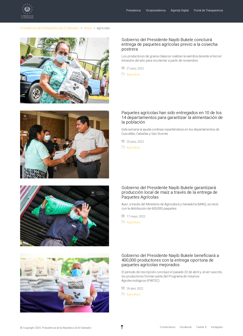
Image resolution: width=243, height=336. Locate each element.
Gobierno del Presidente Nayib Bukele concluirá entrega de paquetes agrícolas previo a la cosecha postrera (170, 45)
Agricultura (133, 75)
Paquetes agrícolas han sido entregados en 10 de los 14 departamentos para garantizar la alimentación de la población (172, 118)
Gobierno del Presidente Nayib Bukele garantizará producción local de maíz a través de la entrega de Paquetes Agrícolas (169, 193)
